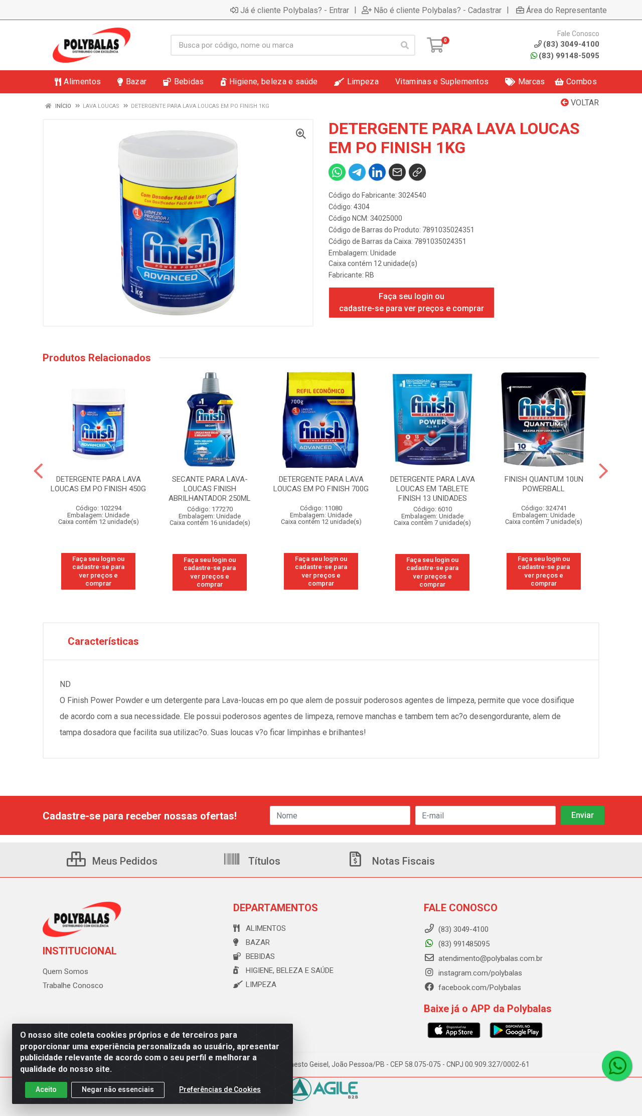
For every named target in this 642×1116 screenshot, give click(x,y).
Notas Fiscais (402, 861)
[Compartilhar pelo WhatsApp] (337, 172)
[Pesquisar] (404, 45)
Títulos (263, 861)
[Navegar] (38, 471)
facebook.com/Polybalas (478, 987)
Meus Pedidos (123, 861)
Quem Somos (65, 971)
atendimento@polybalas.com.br (489, 958)
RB (369, 275)
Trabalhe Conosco (73, 985)
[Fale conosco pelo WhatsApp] (617, 1066)
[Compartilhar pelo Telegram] (357, 172)
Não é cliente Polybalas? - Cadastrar (438, 10)
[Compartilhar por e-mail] (397, 172)
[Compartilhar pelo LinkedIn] (377, 172)
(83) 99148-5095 (569, 55)
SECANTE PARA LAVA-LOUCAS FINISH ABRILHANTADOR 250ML (210, 489)
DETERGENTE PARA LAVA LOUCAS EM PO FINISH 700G (321, 484)
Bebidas (260, 956)
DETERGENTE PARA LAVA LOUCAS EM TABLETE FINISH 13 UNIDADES (432, 489)
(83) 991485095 (463, 943)
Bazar (258, 942)
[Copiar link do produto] (417, 172)
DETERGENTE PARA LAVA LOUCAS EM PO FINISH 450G (98, 484)
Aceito (46, 1089)
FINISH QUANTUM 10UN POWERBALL (544, 484)
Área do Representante (566, 10)
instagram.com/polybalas (479, 973)
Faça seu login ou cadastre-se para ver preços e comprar (411, 302)
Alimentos (266, 928)
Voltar (584, 102)
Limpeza (261, 984)
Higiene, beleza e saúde (290, 970)
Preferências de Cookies (220, 1089)
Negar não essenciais (118, 1089)
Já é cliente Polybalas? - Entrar (294, 10)
